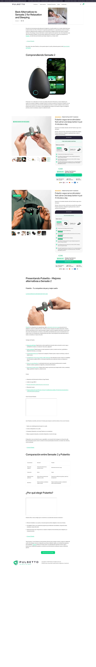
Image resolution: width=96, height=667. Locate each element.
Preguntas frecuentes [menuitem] (51, 4)
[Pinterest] (23, 21)
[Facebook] (20, 21)
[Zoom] (50, 118)
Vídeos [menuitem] (58, 4)
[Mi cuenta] (81, 4)
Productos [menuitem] (35, 4)
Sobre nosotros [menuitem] (43, 4)
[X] (21, 21)
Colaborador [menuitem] (64, 4)
